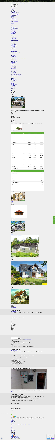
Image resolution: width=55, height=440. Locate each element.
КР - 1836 (12, 201)
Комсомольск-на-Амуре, (16, 424)
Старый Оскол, (20, 424)
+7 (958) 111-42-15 (13, 7)
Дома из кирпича (13, 421)
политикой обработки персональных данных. (28, 339)
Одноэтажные (12, 429)
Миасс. (29, 424)
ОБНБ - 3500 (12, 303)
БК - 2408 (12, 257)
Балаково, (24, 424)
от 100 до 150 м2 (13, 430)
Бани (11, 422)
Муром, (26, 424)
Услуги (11, 25)
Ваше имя (19, 337)
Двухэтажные (12, 429)
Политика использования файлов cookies (15, 437)
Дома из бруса (12, 420)
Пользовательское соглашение (14, 93)
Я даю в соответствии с (21, 339)
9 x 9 (11, 426)
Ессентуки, (12, 424)
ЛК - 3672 (12, 285)
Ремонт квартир (12, 423)
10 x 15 (11, 428)
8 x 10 (11, 425)
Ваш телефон (19, 338)
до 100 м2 (12, 431)
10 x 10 (11, 427)
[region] (27, 398)
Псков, (27, 424)
